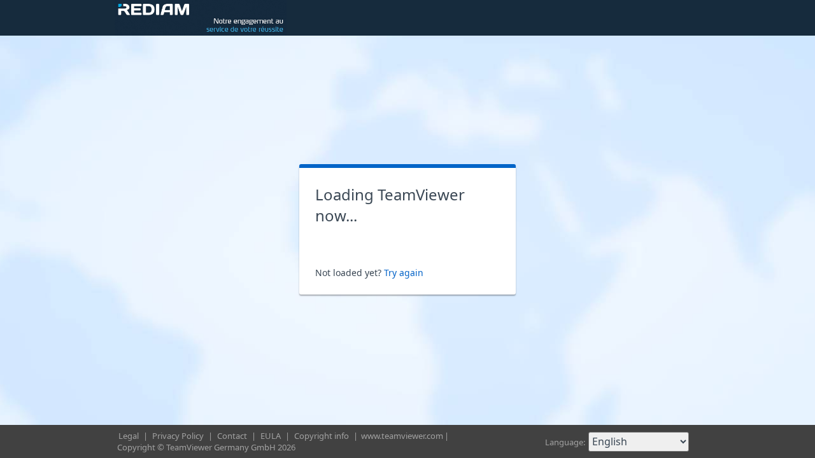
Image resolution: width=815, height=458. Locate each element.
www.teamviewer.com (402, 435)
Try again (403, 273)
